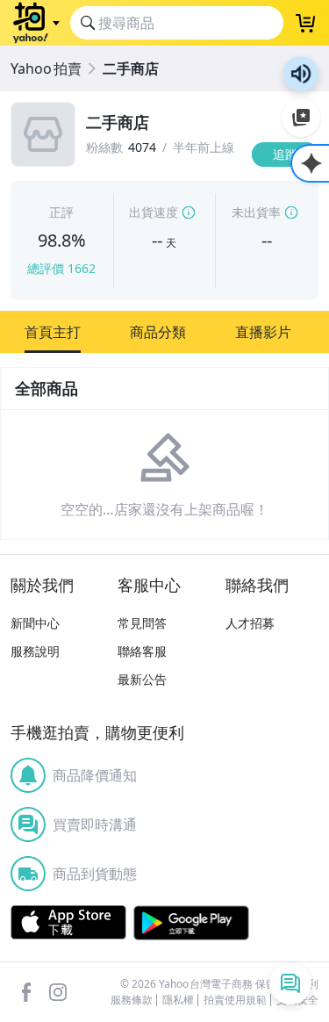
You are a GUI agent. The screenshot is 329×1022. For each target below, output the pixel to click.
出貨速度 (153, 212)
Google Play (191, 922)
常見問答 (142, 623)
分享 (288, 188)
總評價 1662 (61, 268)
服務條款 (132, 1000)
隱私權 (178, 1000)
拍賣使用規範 (235, 1000)
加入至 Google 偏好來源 (300, 117)
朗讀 (300, 73)
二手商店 (131, 68)
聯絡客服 (142, 651)
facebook (26, 992)
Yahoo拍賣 (46, 68)
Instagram (58, 992)
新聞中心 (35, 623)
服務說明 (35, 651)
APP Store (68, 922)
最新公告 (142, 679)
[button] (52, 332)
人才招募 (250, 623)
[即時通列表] (290, 983)
